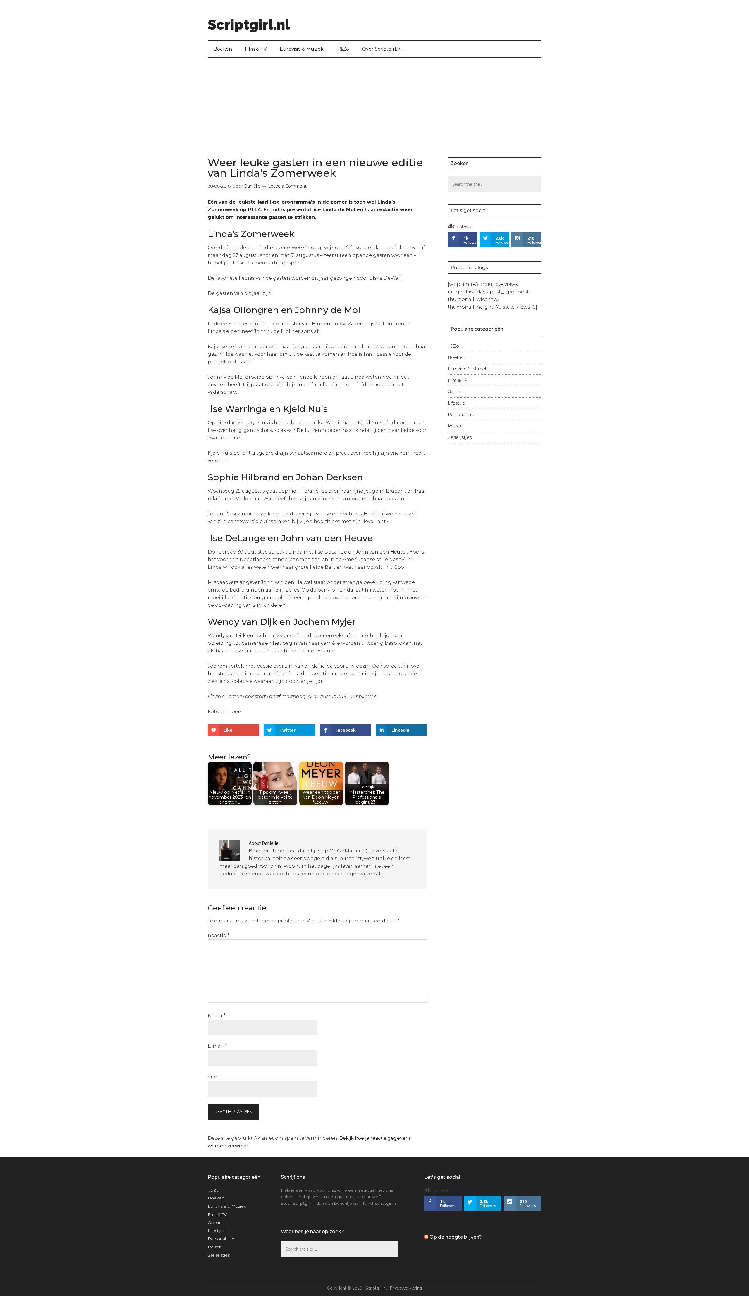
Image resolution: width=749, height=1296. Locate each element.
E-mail (217, 1046)
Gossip (455, 391)
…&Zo (453, 346)
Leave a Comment (287, 186)
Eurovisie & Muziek (468, 369)
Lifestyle (456, 403)
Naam (217, 1015)
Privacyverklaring (406, 1288)
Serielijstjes (460, 437)
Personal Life (461, 414)
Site (212, 1077)
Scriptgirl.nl (249, 24)
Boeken (456, 357)
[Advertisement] (374, 101)
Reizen (455, 426)
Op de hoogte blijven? (456, 1237)
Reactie (218, 935)
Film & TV (458, 380)
